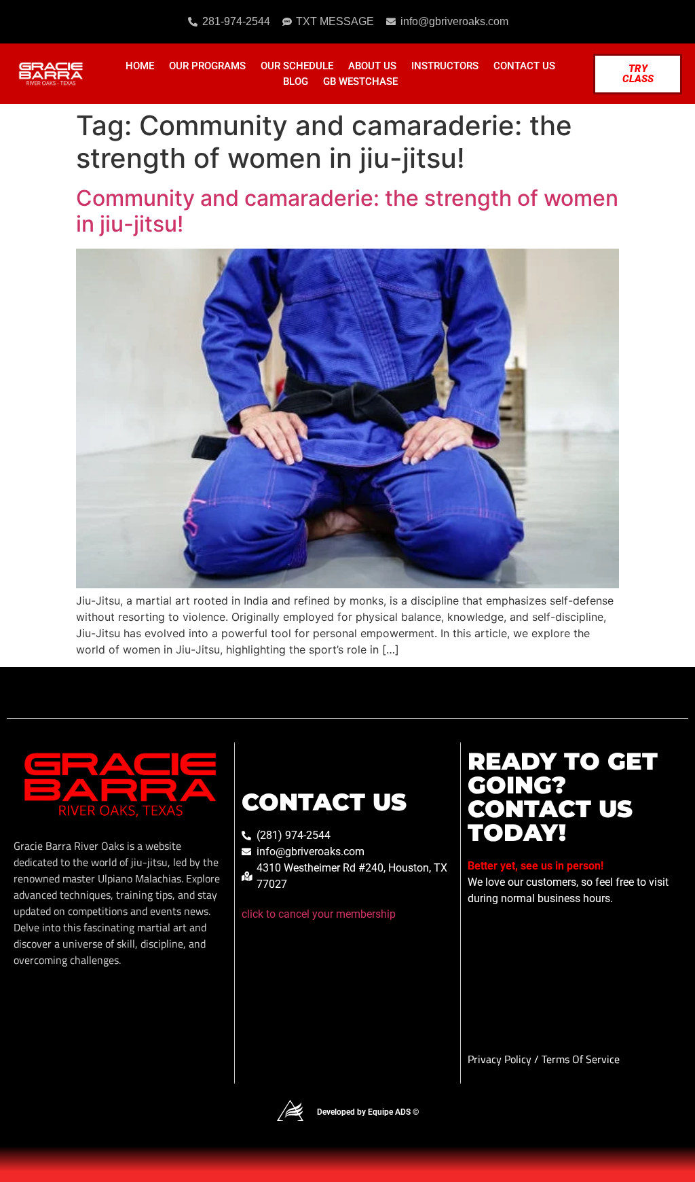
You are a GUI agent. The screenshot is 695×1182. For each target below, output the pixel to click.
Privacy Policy (501, 1059)
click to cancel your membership (319, 914)
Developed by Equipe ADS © (368, 1112)
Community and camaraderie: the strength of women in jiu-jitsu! (347, 211)
